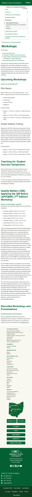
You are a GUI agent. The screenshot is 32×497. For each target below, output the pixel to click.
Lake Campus (10, 337)
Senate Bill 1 (10, 372)
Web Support (16, 495)
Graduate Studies (11, 334)
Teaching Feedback (10, 17)
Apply (16, 430)
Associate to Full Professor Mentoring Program (15, 37)
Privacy (21, 491)
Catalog (8, 347)
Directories (9, 381)
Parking (8, 399)
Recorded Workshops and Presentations (13, 60)
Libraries (9, 397)
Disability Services (11, 393)
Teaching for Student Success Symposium (14, 55)
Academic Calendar (11, 346)
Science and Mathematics (13, 341)
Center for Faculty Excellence (13, 42)
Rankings (9, 362)
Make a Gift (16, 438)
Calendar (9, 379)
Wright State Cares (16, 442)
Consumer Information (12, 368)
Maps (8, 382)
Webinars (8, 28)
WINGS (8, 387)
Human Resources (11, 396)
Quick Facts (9, 361)
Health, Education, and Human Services (16, 335)
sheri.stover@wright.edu (7, 299)
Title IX (8, 375)
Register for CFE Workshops (9, 84)
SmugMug (11, 385)
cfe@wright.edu (25, 322)
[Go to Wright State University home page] (12, 2)
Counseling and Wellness (12, 391)
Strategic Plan (10, 364)
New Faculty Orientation (11, 34)
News (8, 359)
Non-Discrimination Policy (13, 370)
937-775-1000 (16, 462)
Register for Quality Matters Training (11, 204)
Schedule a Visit (12, 420)
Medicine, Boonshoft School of (14, 340)
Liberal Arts (9, 338)
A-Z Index (16, 426)
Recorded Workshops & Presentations (16, 24)
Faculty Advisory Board (11, 31)
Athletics (11, 353)
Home (6, 9)
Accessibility (17, 488)
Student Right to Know (12, 373)
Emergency (15, 491)
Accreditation (10, 358)
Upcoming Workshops (12, 23)
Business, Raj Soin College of (13, 331)
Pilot (8, 384)
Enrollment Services (11, 394)
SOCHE (8, 26)
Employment (16, 434)
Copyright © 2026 (7, 488)
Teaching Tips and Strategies (12, 14)
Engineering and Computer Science (15, 332)
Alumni (10, 352)
